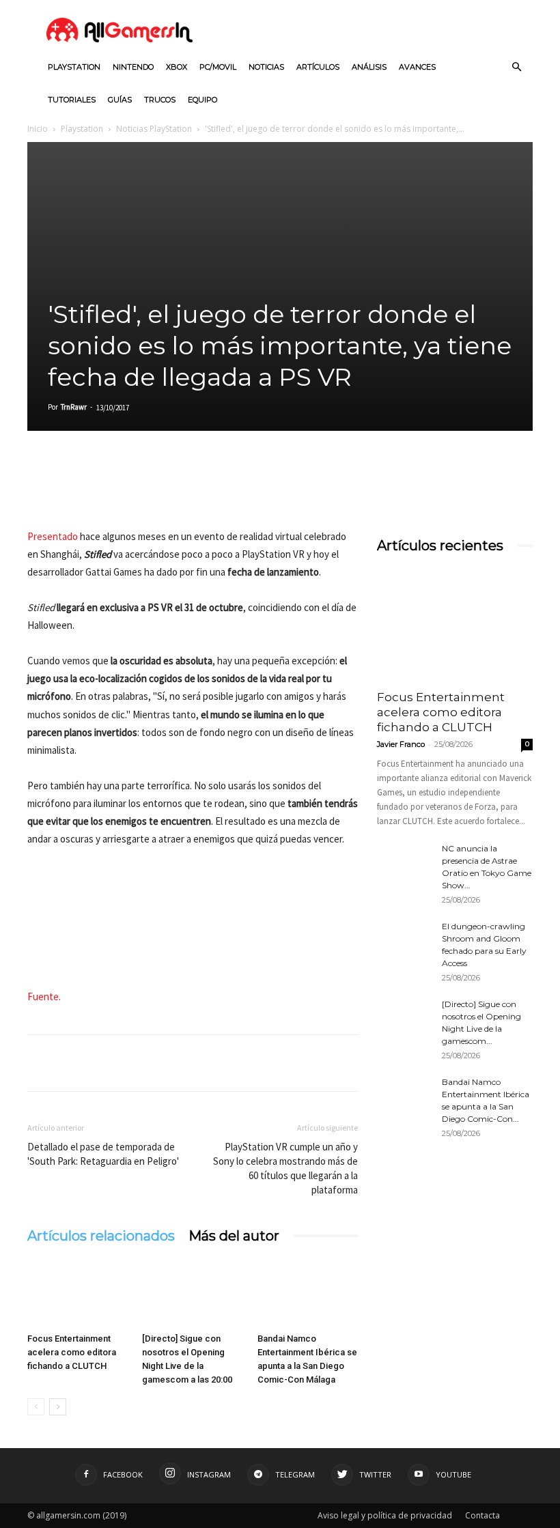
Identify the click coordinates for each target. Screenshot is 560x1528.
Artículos (317, 67)
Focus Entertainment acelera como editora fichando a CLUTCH (71, 1352)
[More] (198, 489)
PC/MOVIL (217, 67)
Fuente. (44, 996)
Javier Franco (401, 744)
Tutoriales (72, 99)
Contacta (482, 1515)
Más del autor (233, 1236)
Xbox (176, 67)
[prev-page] (35, 1406)
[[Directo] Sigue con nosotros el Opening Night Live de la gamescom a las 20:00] (192, 1292)
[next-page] (57, 1406)
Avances (417, 67)
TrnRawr (74, 407)
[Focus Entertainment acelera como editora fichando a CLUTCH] (77, 1292)
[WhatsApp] (135, 489)
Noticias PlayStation (154, 129)
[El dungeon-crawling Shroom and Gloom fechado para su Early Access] (404, 939)
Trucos (160, 99)
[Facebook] (41, 489)
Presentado (53, 536)
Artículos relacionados (101, 1236)
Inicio (37, 129)
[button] (516, 67)
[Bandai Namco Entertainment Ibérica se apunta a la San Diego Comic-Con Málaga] (307, 1292)
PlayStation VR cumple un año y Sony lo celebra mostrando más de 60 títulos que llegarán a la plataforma (285, 1168)
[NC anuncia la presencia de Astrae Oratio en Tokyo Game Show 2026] (404, 862)
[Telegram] (166, 489)
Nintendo (133, 67)
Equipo (202, 99)
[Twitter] (72, 489)
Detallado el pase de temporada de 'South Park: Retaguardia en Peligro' (103, 1154)
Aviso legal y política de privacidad (385, 1515)
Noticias (266, 67)
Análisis (369, 67)
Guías (120, 99)
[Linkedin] (103, 489)
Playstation (74, 67)
